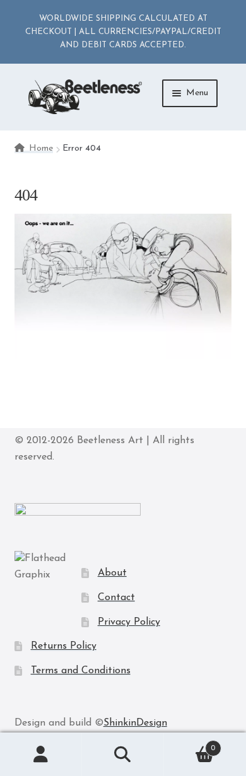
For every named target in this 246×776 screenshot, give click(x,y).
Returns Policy (64, 646)
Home (41, 148)
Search (123, 754)
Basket (189, 744)
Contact (116, 598)
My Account (41, 754)
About (112, 573)
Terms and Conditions (81, 671)
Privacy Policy (129, 622)
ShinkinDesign (135, 723)
